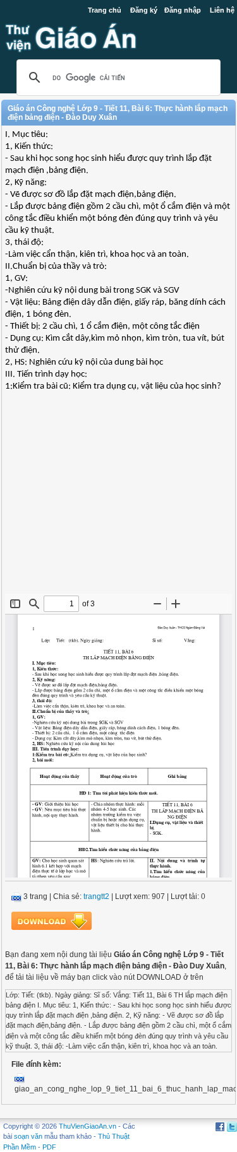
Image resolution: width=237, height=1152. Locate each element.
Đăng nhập (182, 10)
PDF (49, 1147)
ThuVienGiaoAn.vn (87, 1126)
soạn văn (28, 1136)
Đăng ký (143, 10)
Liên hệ (222, 10)
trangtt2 (96, 896)
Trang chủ (104, 10)
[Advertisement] (118, 502)
